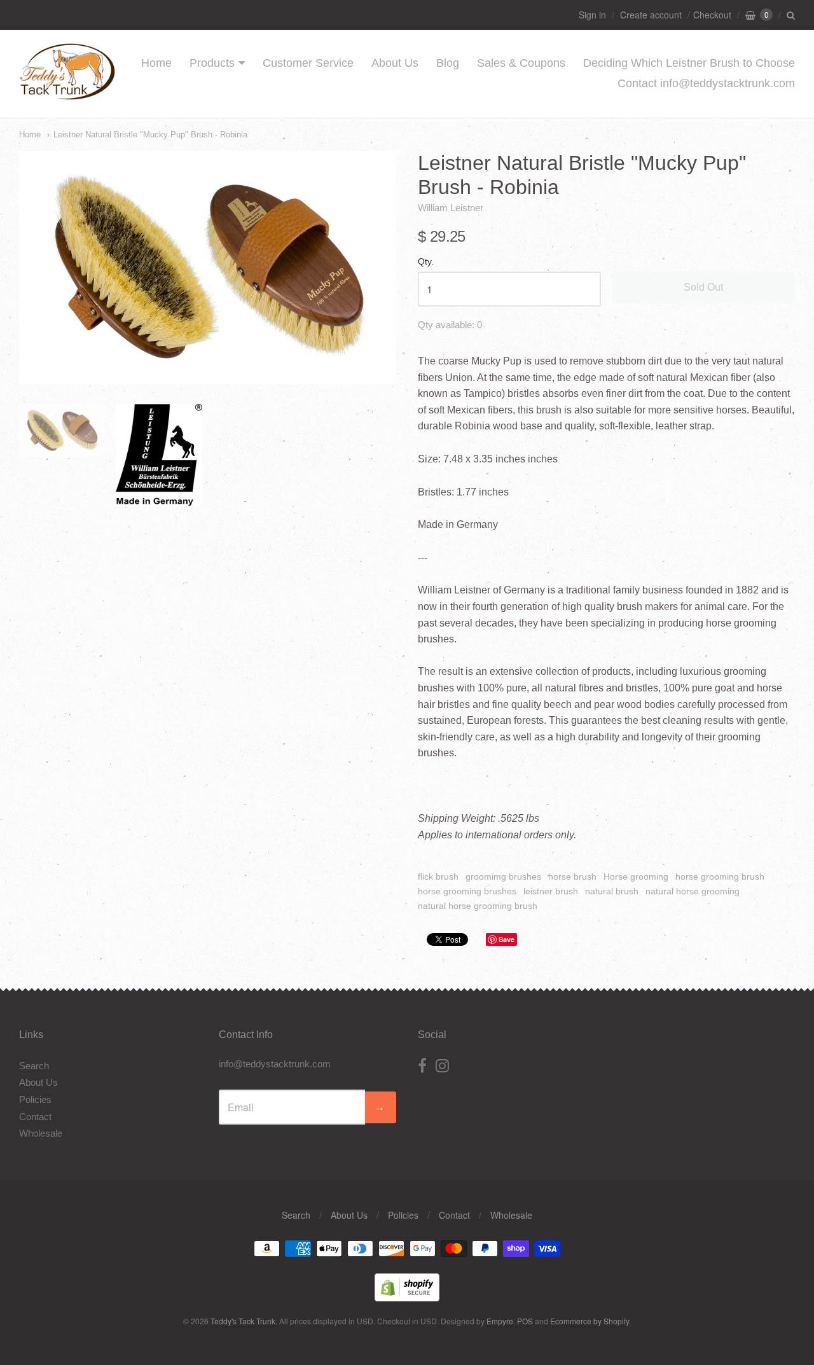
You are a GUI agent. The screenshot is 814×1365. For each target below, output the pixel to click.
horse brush (572, 876)
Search (34, 1065)
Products (212, 63)
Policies (35, 1099)
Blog (447, 63)
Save (506, 939)
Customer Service (308, 63)
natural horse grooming (692, 891)
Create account (651, 14)
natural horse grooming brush (477, 906)
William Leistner (450, 207)
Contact (35, 1116)
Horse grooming (636, 876)
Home (156, 63)
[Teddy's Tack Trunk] (67, 93)
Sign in (592, 14)
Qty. (426, 262)
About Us (394, 63)
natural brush (611, 891)
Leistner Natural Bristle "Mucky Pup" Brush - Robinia (150, 134)
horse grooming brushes (467, 891)
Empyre (499, 1320)
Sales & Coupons (521, 63)
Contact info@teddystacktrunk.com (706, 83)
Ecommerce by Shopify (589, 1320)
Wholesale (40, 1133)
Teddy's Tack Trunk (242, 1320)
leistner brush (550, 891)
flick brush (438, 876)
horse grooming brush (719, 876)
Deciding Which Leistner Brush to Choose (689, 63)
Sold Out (703, 287)
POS (525, 1320)
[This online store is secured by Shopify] (407, 1297)
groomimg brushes (503, 876)
